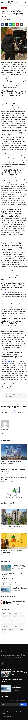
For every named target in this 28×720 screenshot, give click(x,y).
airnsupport (14, 568)
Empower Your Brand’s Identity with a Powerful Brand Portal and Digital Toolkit (14, 406)
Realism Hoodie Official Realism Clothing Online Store (15, 395)
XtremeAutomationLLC (7, 626)
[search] (26, 2)
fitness (15, 616)
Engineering (19, 620)
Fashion (3, 613)
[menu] (2, 2)
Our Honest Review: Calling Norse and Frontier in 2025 (19, 566)
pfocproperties (4, 465)
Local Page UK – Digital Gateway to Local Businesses (19, 587)
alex (3, 576)
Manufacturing (11, 620)
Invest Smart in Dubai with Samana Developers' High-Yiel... (11, 462)
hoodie (3, 620)
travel (21, 613)
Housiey (2, 505)
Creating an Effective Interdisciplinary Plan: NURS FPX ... (19, 673)
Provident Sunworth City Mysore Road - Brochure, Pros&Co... (12, 527)
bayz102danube (4, 481)
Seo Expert (4, 629)
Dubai (3, 632)
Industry (4, 623)
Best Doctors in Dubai (6, 616)
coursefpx (14, 676)
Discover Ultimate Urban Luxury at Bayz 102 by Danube (13, 478)
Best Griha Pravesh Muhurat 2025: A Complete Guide (11, 551)
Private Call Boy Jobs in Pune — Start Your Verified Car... (13, 470)
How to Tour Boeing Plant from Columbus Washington (12, 573)
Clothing (15, 613)
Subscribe (23, 704)
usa (16, 623)
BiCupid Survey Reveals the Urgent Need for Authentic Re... (19, 601)
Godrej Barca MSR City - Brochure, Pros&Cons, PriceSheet (11, 502)
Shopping (22, 616)
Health (9, 613)
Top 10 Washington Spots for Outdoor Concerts (14, 583)
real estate (22, 623)
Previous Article (15, 404)
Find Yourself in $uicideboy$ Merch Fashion (14, 412)
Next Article (13, 410)
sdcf (1, 473)
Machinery (10, 623)
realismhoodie (4, 429)
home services (18, 626)
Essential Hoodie (19, 629)
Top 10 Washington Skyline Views (10, 578)
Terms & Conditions (6, 716)
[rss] (2, 663)
